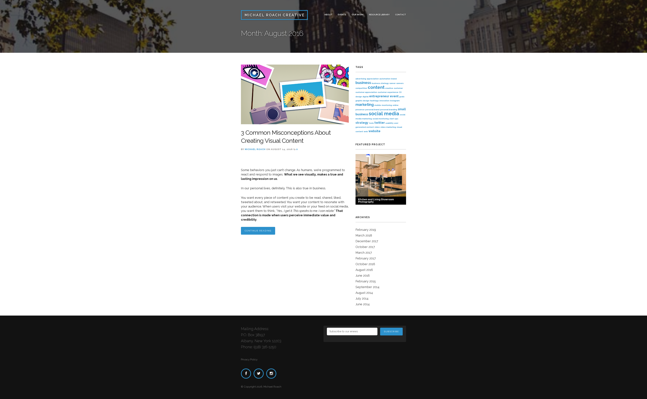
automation (385, 79)
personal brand (372, 110)
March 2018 (364, 235)
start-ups (393, 119)
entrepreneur (379, 96)
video (377, 127)
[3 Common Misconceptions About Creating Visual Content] (295, 94)
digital (365, 97)
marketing (365, 104)
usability (389, 123)
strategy (362, 122)
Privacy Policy (249, 359)
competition (361, 88)
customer (398, 88)
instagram (395, 101)
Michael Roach (255, 149)
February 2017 (366, 258)
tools (371, 123)
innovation (384, 101)
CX (400, 92)
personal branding (388, 110)
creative (389, 88)
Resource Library (379, 14)
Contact (400, 14)
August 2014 (364, 292)
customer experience (388, 92)
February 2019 (366, 229)
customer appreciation (366, 92)
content (376, 87)
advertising (361, 79)
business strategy (380, 83)
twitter (379, 122)
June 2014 (363, 304)
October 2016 (365, 264)
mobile (377, 105)
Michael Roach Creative (274, 15)
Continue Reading (258, 230)
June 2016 (363, 275)
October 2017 (365, 247)
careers (400, 83)
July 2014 (362, 298)
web (366, 131)
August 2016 (364, 270)
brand (394, 79)
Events (342, 14)
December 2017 (367, 241)
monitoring (387, 105)
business (363, 82)
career (392, 83)
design (359, 97)
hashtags (374, 101)
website (374, 131)
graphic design (362, 101)
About (328, 14)
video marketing (388, 127)
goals (401, 97)
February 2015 (366, 281)
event (394, 96)
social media (384, 113)
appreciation (373, 79)
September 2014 (367, 287)
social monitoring (381, 119)
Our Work (358, 14)
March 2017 (364, 252)
